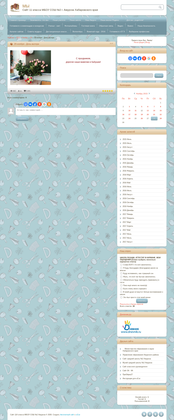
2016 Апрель (128, 179)
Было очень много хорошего (135, 289)
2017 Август (128, 242)
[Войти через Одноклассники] (49, 104)
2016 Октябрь (128, 202)
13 (148, 111)
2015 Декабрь (128, 163)
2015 (18, 38)
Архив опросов (137, 304)
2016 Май (126, 183)
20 (148, 115)
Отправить (22, 119)
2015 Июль (127, 143)
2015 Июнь (127, 139)
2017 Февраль (128, 218)
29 (161, 118)
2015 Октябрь (128, 155)
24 (129, 118)
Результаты (124, 304)
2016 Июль (127, 191)
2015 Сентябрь (129, 151)
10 (129, 111)
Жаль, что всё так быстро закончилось (139, 277)
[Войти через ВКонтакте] (30, 104)
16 (123, 115)
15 (161, 111)
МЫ (25, 6)
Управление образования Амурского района (141, 355)
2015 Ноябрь (128, 159)
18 (135, 115)
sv (21, 91)
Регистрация (139, 42)
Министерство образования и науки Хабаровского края (138, 350)
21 (154, 115)
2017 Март (127, 222)
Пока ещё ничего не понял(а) (135, 285)
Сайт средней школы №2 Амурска (137, 359)
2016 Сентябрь (129, 198)
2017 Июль (127, 238)
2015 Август (128, 147)
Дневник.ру (125, 314)
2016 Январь (128, 167)
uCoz (78, 415)
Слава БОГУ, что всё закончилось (137, 265)
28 (31, 38)
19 (142, 115)
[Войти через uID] (26, 104)
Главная (10, 38)
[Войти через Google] (44, 104)
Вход (148, 42)
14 (154, 111)
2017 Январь (128, 214)
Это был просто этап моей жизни (136, 297)
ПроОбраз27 (128, 374)
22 (161, 115)
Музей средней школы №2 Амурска (137, 363)
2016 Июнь (127, 187)
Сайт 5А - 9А (128, 371)
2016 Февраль (128, 171)
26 (142, 118)
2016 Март (127, 175)
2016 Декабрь (128, 210)
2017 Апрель (128, 226)
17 (129, 115)
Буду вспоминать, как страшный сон (138, 273)
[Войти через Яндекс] (40, 104)
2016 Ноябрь (128, 206)
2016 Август (128, 194)
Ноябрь (25, 38)
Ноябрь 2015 (142, 93)
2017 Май (126, 230)
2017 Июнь (127, 234)
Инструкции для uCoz (131, 378)
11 (135, 111)
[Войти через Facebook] (35, 104)
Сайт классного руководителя (135, 367)
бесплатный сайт (67, 415)
